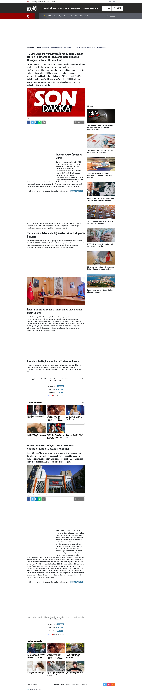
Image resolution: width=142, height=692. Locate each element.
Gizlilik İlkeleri (75, 684)
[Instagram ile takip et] (109, 684)
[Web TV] (110, 1)
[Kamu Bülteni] (31, 8)
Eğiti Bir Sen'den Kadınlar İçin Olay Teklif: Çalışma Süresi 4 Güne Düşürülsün (69, 16)
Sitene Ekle (54, 1)
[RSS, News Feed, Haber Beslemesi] (113, 684)
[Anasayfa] (28, 1)
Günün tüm (109, 16)
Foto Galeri (44, 8)
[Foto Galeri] (114, 1)
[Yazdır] (44, 122)
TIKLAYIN (60, 386)
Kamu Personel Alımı (91, 8)
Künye (62, 684)
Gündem (53, 8)
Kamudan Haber (63, 8)
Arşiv (48, 1)
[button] (75, 122)
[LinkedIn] (36, 122)
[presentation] (33, 16)
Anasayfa (56, 684)
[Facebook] (28, 122)
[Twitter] (32, 122)
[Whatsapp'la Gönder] (39, 122)
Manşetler (33, 1)
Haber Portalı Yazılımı (35, 689)
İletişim (68, 684)
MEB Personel (76, 8)
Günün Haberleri (41, 1)
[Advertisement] (71, 32)
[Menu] (104, 8)
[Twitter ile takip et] (105, 684)
